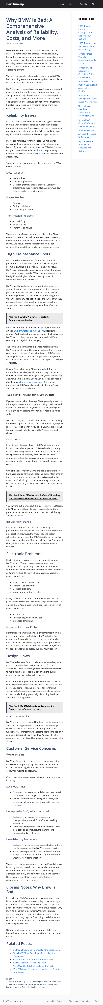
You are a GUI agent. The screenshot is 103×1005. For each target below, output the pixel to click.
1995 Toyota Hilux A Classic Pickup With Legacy (87, 46)
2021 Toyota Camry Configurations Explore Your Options (85, 32)
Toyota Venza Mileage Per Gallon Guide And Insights (87, 98)
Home (61, 4)
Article (97, 1001)
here (39, 150)
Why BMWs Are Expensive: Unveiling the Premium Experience (35, 981)
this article (29, 420)
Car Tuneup (15, 4)
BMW (11, 979)
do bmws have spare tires (30, 382)
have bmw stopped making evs (28, 330)
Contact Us (61, 1001)
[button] (93, 4)
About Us (50, 1001)
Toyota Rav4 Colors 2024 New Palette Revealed (86, 123)
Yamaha (83, 4)
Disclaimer (73, 1001)
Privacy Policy (86, 1001)
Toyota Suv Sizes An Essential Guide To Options (87, 133)
